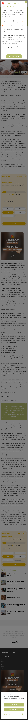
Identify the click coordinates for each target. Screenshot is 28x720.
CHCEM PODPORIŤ (14, 56)
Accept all (14, 705)
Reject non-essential (14, 709)
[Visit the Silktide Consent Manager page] (22, 714)
